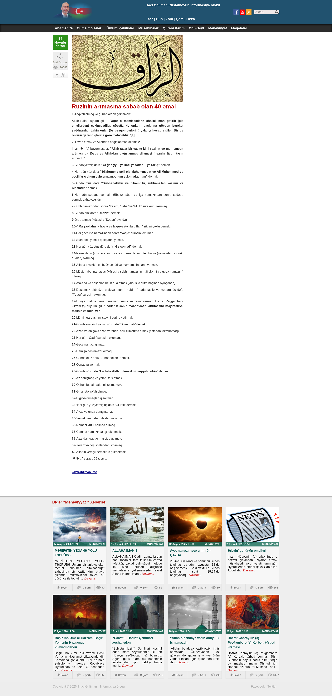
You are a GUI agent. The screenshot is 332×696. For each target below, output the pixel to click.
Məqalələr (239, 28)
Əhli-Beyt (196, 28)
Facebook (258, 686)
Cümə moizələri (89, 28)
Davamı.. (90, 578)
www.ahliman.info (84, 472)
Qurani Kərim (174, 28)
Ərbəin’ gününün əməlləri (247, 550)
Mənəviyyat (217, 28)
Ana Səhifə (64, 28)
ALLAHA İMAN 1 (124, 550)
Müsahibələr (148, 28)
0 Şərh (87, 587)
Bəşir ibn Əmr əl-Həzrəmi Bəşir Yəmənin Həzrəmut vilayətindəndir (79, 642)
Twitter (271, 686)
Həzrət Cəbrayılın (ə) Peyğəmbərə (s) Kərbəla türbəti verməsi (251, 642)
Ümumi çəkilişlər (120, 28)
